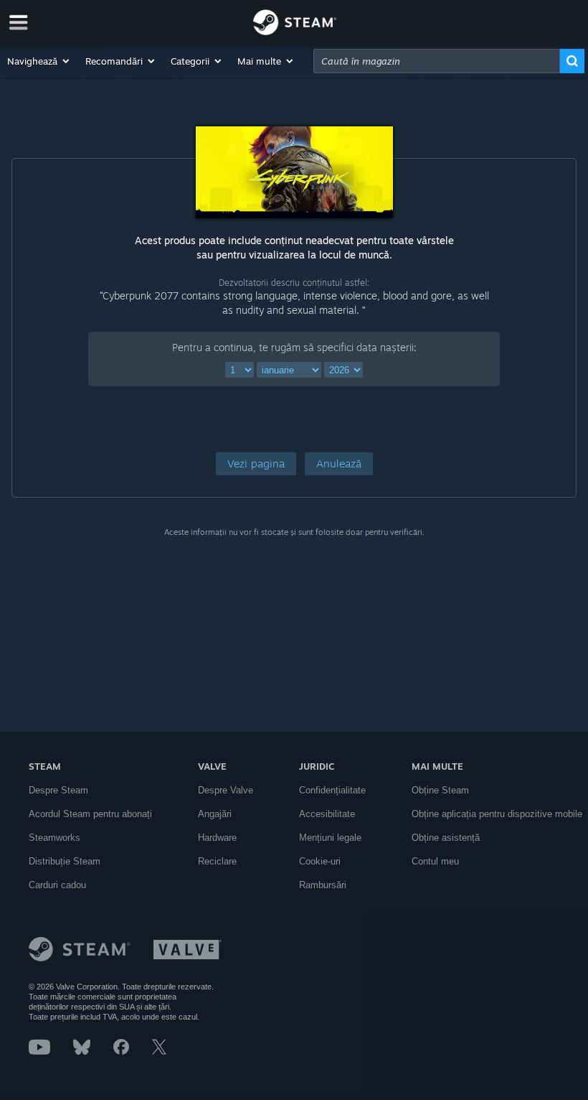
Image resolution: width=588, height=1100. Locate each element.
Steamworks (54, 837)
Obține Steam (440, 790)
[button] (39, 61)
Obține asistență (446, 837)
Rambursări (322, 885)
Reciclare (217, 861)
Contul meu (435, 861)
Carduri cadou (57, 885)
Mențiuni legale (330, 837)
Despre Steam (58, 790)
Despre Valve (225, 790)
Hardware (217, 837)
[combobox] (436, 61)
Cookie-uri (320, 861)
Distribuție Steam (64, 861)
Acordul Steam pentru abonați (90, 813)
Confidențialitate (332, 790)
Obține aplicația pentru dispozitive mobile (497, 813)
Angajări (215, 813)
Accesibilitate (327, 813)
